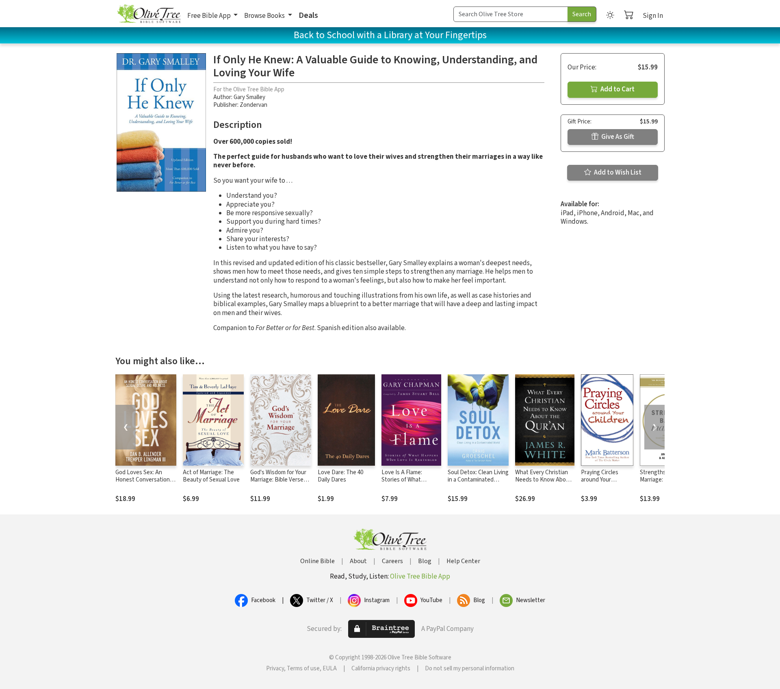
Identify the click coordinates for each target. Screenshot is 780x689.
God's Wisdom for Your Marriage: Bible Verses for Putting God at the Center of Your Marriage (280, 484)
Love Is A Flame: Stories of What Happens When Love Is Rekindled (410, 484)
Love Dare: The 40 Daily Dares (340, 476)
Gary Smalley (249, 97)
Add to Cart (617, 89)
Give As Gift (617, 137)
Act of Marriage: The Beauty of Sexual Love (211, 476)
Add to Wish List (617, 172)
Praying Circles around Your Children (599, 480)
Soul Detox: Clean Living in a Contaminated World (478, 480)
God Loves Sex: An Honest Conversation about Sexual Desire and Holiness (142, 484)
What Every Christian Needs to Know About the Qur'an (543, 480)
